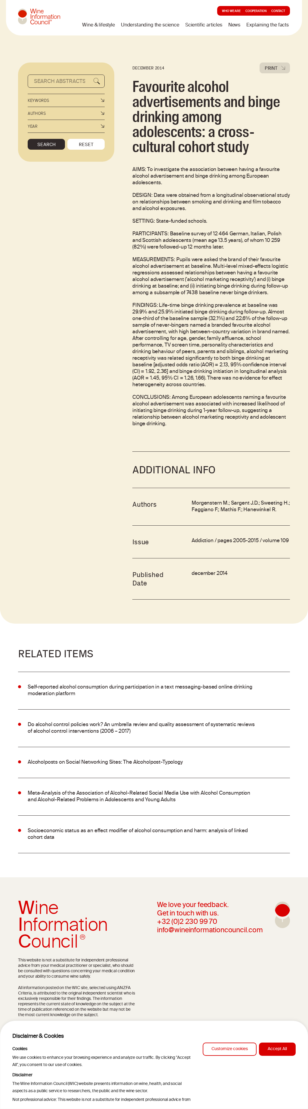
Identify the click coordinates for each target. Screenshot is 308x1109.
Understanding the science (150, 25)
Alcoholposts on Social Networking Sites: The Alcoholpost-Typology (105, 762)
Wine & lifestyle (98, 25)
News (234, 25)
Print (271, 68)
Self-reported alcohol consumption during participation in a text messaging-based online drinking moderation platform (140, 690)
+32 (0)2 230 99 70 (187, 922)
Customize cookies (229, 1049)
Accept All (277, 1049)
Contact (278, 11)
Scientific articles (203, 25)
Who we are (231, 11)
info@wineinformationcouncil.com (210, 930)
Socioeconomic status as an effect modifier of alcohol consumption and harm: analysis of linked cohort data (138, 834)
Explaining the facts (267, 25)
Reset (86, 144)
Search (46, 144)
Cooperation (255, 11)
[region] (154, 1065)
